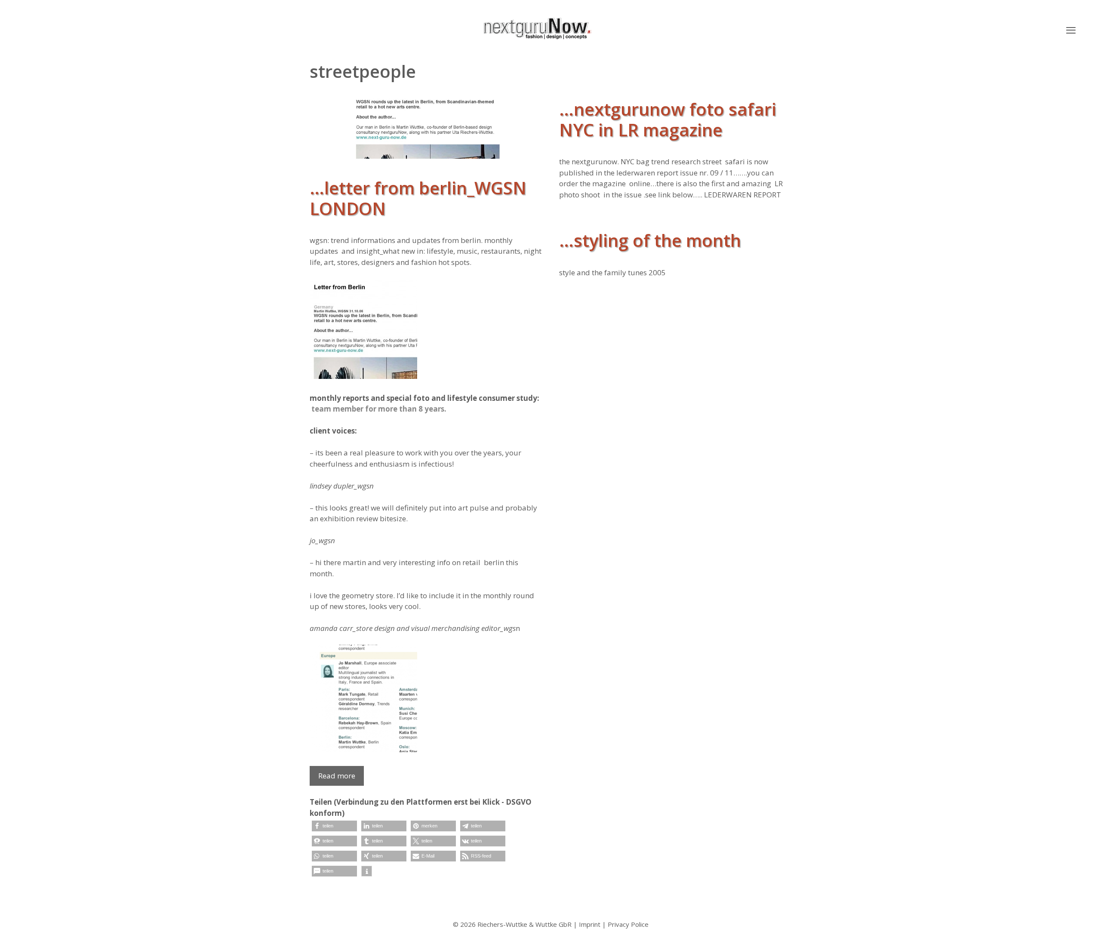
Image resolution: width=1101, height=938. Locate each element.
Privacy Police (628, 924)
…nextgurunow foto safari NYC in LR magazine (667, 119)
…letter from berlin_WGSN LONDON (418, 198)
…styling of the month (650, 240)
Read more (336, 776)
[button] (1071, 30)
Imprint (589, 924)
